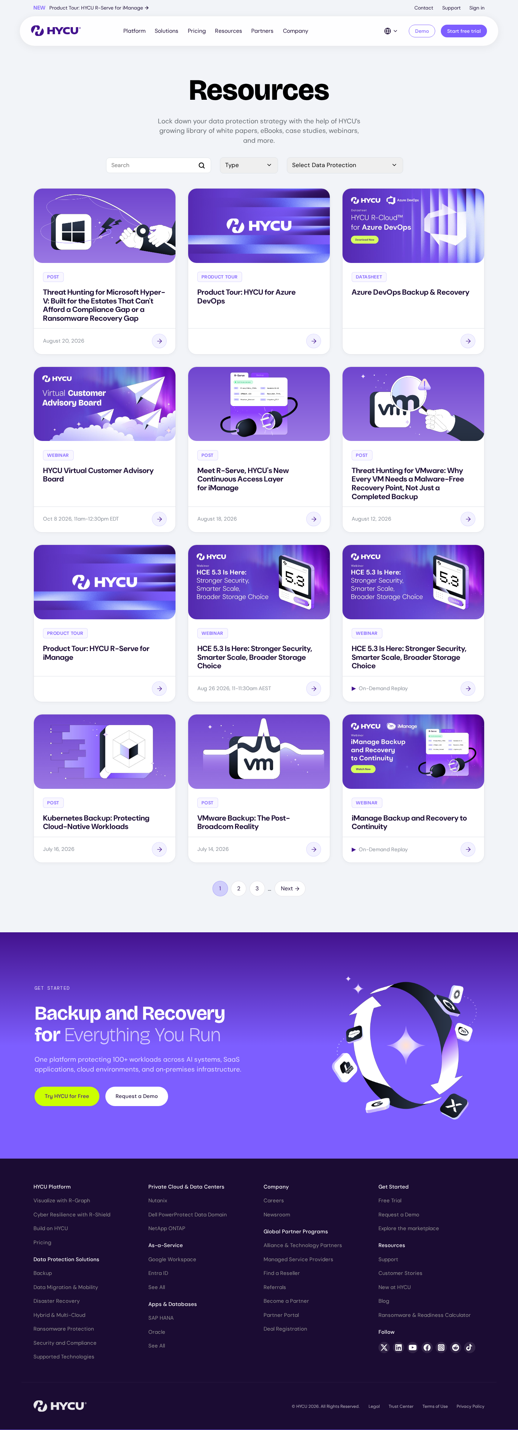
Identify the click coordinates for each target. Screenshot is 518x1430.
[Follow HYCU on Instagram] (441, 1347)
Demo (422, 31)
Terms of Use (435, 1406)
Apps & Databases (172, 1304)
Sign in (477, 8)
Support (451, 8)
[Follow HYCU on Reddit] (455, 1347)
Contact (423, 8)
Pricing (197, 31)
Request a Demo (137, 1096)
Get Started (393, 1186)
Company (295, 31)
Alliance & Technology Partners (303, 1245)
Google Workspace (172, 1259)
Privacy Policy (471, 1406)
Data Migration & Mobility (65, 1287)
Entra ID (158, 1273)
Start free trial (464, 31)
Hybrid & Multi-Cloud (59, 1315)
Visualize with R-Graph (61, 1200)
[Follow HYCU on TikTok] (469, 1347)
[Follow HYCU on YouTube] (412, 1347)
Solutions (166, 31)
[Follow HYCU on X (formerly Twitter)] (384, 1347)
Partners (262, 31)
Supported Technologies (63, 1356)
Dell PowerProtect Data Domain (187, 1214)
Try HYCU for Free (67, 1096)
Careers (274, 1200)
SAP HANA (161, 1317)
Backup (42, 1273)
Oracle (156, 1332)
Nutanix (157, 1200)
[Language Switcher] (391, 31)
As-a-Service (165, 1245)
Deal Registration (285, 1328)
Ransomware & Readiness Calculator (424, 1315)
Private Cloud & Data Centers (186, 1186)
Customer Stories (400, 1273)
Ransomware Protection (63, 1328)
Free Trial (389, 1200)
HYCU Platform (52, 1186)
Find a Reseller (282, 1273)
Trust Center (401, 1406)
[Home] (56, 31)
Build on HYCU (50, 1228)
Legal (374, 1406)
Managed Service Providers (298, 1259)
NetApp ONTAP (166, 1228)
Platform (134, 31)
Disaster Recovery (56, 1301)
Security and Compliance (65, 1342)
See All (156, 1287)
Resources (228, 31)
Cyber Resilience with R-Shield (71, 1214)
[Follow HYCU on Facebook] (427, 1347)
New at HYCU (394, 1287)
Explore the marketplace (408, 1228)
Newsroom (277, 1214)
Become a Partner (286, 1301)
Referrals (275, 1287)
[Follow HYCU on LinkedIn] (398, 1347)
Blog (383, 1301)
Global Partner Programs (296, 1231)
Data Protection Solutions (66, 1259)
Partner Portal (281, 1315)
